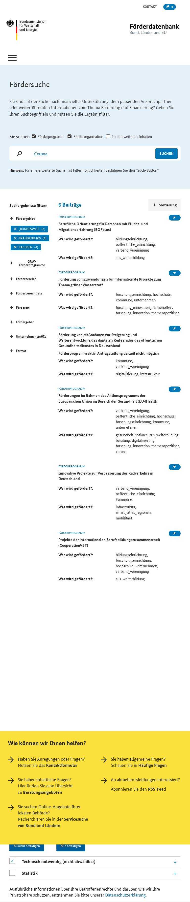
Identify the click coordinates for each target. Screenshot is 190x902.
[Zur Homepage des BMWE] (35, 30)
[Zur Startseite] (144, 30)
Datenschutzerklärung (125, 895)
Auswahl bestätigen (27, 845)
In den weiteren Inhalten (132, 136)
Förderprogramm (51, 136)
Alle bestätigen (71, 845)
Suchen (166, 153)
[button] (12, 58)
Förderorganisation (88, 136)
